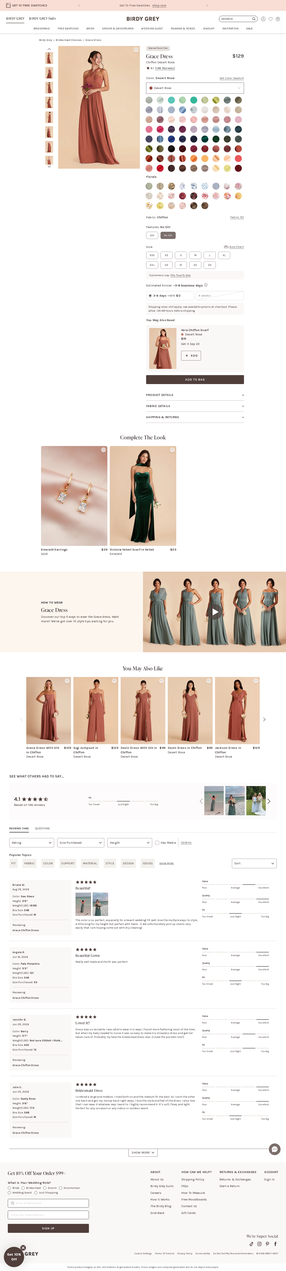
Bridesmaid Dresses (69, 40)
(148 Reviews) (165, 68)
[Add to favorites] (136, 50)
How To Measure (193, 1193)
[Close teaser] (23, 1248)
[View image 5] (49, 117)
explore (176, 5)
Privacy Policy (184, 1253)
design (128, 863)
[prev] (49, 49)
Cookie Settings (143, 1253)
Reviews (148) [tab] (19, 828)
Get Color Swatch (232, 78)
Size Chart (237, 247)
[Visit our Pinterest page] (267, 1244)
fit (13, 863)
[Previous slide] (79, 5)
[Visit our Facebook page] (275, 1244)
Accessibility (203, 1253)
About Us (157, 1179)
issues (148, 863)
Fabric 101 (237, 217)
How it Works (160, 1199)
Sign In (269, 1179)
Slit (152, 235)
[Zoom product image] (99, 107)
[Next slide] (207, 5)
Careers (155, 1193)
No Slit (168, 235)
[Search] (238, 19)
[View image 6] (49, 132)
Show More (141, 1152)
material (90, 863)
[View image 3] (49, 87)
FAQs (184, 1186)
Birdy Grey (15, 18)
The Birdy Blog (160, 1206)
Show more (166, 863)
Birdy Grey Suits (162, 1186)
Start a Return (229, 1186)
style (110, 863)
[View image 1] (49, 58)
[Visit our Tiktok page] (251, 1244)
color (48, 863)
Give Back (157, 1213)
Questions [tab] (42, 828)
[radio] (149, 100)
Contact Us (189, 1206)
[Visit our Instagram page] (259, 1244)
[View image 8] (49, 161)
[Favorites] (271, 19)
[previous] (21, 719)
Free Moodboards (194, 1199)
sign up (48, 1228)
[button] (14, 1257)
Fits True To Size (180, 275)
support (67, 863)
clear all (186, 842)
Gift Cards (188, 1213)
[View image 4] (49, 102)
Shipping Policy (192, 1179)
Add (194, 355)
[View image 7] (49, 147)
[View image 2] (49, 73)
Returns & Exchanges (235, 1179)
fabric (29, 863)
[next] (49, 167)
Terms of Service (164, 1253)
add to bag (195, 379)
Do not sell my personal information (233, 1253)
